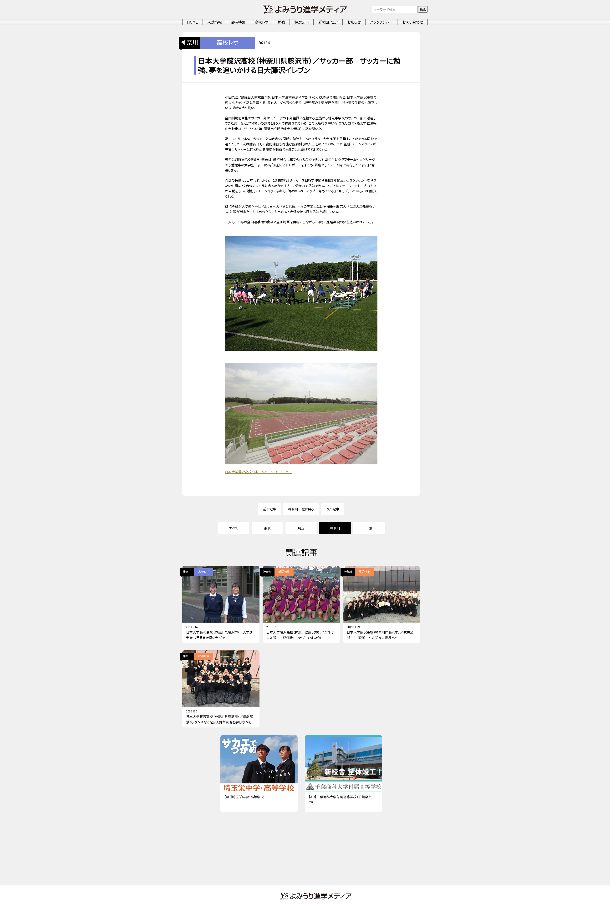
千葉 (369, 528)
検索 (423, 9)
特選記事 (302, 22)
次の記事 (332, 509)
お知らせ (354, 22)
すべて (233, 528)
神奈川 (189, 42)
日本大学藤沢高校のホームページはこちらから (258, 471)
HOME (192, 22)
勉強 (281, 22)
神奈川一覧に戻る (301, 509)
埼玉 (301, 528)
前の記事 (269, 509)
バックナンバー (381, 22)
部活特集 (238, 22)
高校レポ (261, 22)
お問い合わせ (412, 22)
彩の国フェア (328, 22)
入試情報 (214, 22)
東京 (267, 528)
